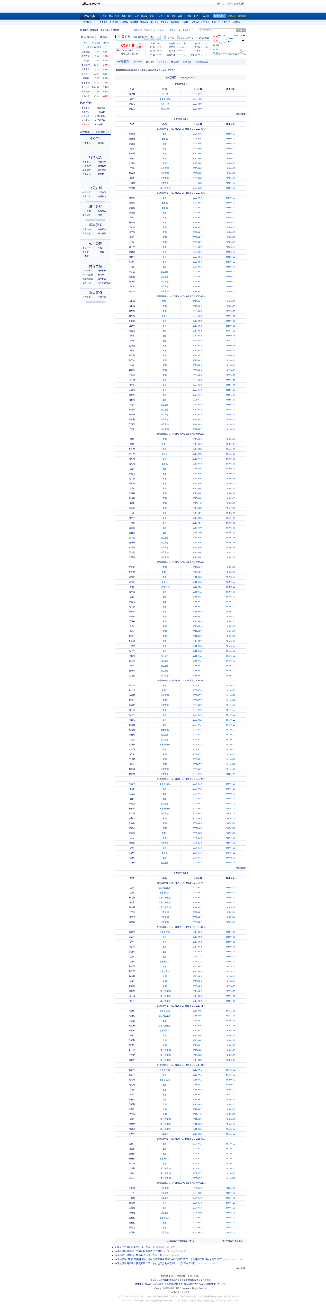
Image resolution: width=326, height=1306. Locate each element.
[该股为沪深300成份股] (146, 37)
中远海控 (187, 30)
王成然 (132, 646)
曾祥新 (132, 1040)
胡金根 (132, 641)
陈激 (132, 267)
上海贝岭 (86, 91)
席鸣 (132, 1119)
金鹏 (132, 799)
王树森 (132, 1153)
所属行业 (87, 196)
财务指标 (102, 270)
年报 (100, 248)
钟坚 (132, 848)
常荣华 (132, 1109)
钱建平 (132, 326)
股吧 (196, 16)
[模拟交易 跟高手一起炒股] (158, 37)
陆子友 (132, 247)
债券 (152, 16)
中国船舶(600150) (187, 77)
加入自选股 (204, 38)
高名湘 (132, 173)
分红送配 (87, 211)
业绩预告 (124, 22)
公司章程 (162, 61)
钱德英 (132, 355)
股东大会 (87, 297)
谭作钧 (132, 577)
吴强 (132, 469)
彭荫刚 (132, 734)
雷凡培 (132, 301)
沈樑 (132, 888)
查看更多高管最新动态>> (233, 1241)
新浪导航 (240, 3)
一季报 (101, 252)
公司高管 (102, 192)
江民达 (132, 794)
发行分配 (95, 206)
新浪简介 (139, 1284)
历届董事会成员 (145, 70)
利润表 (101, 274)
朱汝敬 (132, 863)
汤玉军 (132, 912)
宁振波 (132, 272)
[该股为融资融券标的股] (152, 37)
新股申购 (144, 22)
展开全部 (85, 131)
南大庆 (132, 331)
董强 (132, 439)
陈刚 (132, 158)
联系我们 (169, 1284)
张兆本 (132, 616)
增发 (100, 215)
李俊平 (132, 409)
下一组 (243, 22)
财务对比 (102, 143)
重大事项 (95, 292)
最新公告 (87, 248)
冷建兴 (132, 183)
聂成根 (132, 725)
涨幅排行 (216, 22)
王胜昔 (132, 1208)
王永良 (132, 227)
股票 (104, 16)
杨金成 (132, 321)
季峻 (132, 217)
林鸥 (132, 237)
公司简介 (87, 192)
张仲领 (132, 1232)
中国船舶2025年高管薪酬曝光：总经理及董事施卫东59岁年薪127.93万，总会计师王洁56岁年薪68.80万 (168, 1259)
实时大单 (154, 22)
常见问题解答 (156, 1280)
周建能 (132, 853)
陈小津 (132, 685)
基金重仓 (165, 22)
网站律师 (188, 1284)
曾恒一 (132, 542)
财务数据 (95, 266)
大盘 (161, 16)
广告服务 (159, 1284)
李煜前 (132, 1168)
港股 (117, 16)
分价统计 (87, 166)
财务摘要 (87, 270)
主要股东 (102, 229)
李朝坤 (132, 947)
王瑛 (132, 168)
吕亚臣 (132, 651)
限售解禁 (134, 22)
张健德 (132, 143)
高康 (132, 789)
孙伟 (132, 336)
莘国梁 (132, 966)
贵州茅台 (86, 87)
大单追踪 (87, 161)
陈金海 (132, 1163)
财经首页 (221, 3)
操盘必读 (101, 108)
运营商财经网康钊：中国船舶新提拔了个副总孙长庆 (142, 1251)
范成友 (132, 784)
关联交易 (102, 297)
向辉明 (132, 257)
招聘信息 (178, 1284)
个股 (167, 16)
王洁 (132, 1193)
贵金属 (144, 16)
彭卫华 (132, 952)
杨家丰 (132, 828)
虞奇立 (132, 1124)
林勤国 (132, 808)
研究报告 (101, 116)
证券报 (100, 124)
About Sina (149, 1284)
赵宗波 (132, 222)
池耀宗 (132, 656)
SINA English (199, 1284)
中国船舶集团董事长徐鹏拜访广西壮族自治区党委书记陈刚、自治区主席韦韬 (155, 1263)
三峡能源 (148, 30)
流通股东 (87, 233)
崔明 (132, 902)
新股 (174, 16)
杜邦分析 (87, 283)
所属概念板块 (202, 61)
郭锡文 (132, 636)
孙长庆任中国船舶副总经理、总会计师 (135, 1247)
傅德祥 (132, 1149)
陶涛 (132, 148)
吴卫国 (132, 281)
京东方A (161, 30)
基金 (111, 16)
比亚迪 (85, 74)
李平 (132, 1094)
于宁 (132, 666)
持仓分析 (102, 166)
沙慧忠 (132, 818)
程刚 (132, 1001)
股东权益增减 (104, 283)
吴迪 (132, 631)
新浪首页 (231, 3)
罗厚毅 (132, 188)
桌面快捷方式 (186, 38)
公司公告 (86, 116)
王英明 (132, 1227)
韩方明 (132, 537)
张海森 (132, 498)
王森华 (132, 1198)
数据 (180, 16)
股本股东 (95, 225)
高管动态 (171, 70)
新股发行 (102, 211)
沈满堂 (132, 675)
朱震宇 (132, 405)
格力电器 (86, 69)
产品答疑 (222, 1284)
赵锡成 (132, 774)
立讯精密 (86, 96)
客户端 (171, 38)
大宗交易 (195, 22)
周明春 (132, 493)
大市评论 (86, 112)
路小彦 (132, 592)
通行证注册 (211, 1284)
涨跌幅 (106, 42)
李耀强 (132, 803)
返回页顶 (241, 114)
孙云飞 (132, 473)
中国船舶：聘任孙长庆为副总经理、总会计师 (138, 1255)
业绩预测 (236, 22)
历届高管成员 (131, 70)
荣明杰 (132, 739)
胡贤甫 (132, 134)
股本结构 (87, 229)
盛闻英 (132, 991)
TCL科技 (174, 30)
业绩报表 (114, 22)
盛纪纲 (132, 198)
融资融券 (175, 22)
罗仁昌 (132, 813)
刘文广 (132, 1050)
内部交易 (205, 22)
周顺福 (132, 1188)
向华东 (132, 922)
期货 (130, 16)
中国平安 (86, 83)
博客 (189, 16)
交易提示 (86, 108)
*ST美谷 (85, 78)
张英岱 (132, 208)
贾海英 (132, 345)
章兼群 (132, 1203)
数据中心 (87, 143)
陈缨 (132, 178)
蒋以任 (132, 705)
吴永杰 (132, 483)
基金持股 (102, 233)
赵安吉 (132, 769)
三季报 (86, 256)
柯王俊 (132, 232)
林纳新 (132, 897)
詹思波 (132, 1129)
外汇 (137, 16)
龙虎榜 (185, 22)
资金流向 (103, 22)
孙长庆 (132, 104)
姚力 (132, 838)
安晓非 (132, 1099)
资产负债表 (88, 274)
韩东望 (132, 153)
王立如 (132, 1055)
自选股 (206, 16)
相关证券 (175, 61)
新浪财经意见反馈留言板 (199, 1280)
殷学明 (132, 518)
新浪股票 (94, 30)
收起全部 (100, 131)
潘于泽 (132, 917)
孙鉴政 (132, 823)
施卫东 (132, 94)
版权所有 (186, 1292)
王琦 (132, 242)
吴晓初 (132, 1217)
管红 (132, 99)
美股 (124, 16)
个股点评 (101, 112)
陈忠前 (132, 252)
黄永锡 (132, 508)
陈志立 (132, 932)
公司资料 (95, 188)
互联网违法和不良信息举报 (175, 1280)
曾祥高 (132, 843)
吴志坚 (132, 552)
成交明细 (102, 161)
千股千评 (226, 22)
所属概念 (102, 196)
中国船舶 (105, 30)
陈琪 (132, 340)
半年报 (86, 252)
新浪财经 (84, 30)
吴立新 (132, 276)
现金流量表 (88, 279)
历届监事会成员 (159, 70)
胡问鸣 (132, 449)
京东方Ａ (86, 56)
